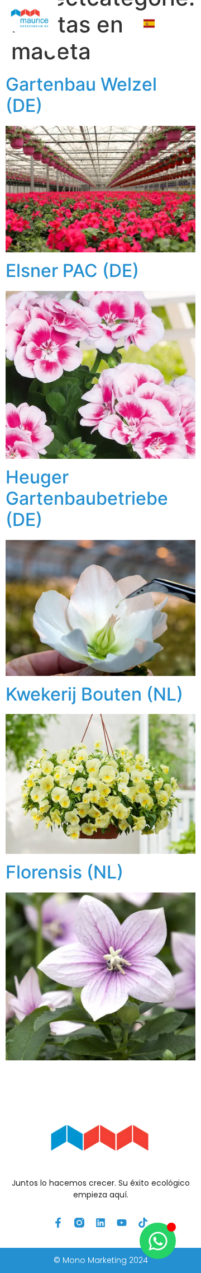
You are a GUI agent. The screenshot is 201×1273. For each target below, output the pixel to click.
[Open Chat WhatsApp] (158, 1241)
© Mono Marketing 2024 (101, 1260)
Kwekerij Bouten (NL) (94, 694)
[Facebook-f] (58, 1223)
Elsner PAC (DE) (72, 270)
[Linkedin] (100, 1223)
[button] (178, 23)
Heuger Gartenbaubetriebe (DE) (87, 498)
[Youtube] (122, 1223)
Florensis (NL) (64, 872)
